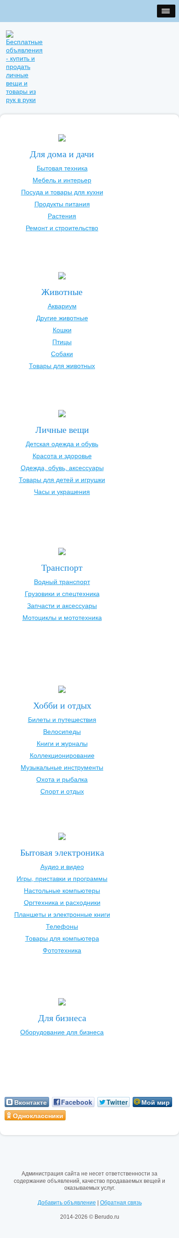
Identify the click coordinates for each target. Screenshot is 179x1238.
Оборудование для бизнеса (62, 1032)
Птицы (62, 342)
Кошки (62, 330)
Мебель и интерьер (62, 180)
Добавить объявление (67, 1202)
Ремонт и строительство (62, 228)
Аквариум (62, 306)
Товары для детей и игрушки (62, 479)
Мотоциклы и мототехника (62, 617)
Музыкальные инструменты (62, 767)
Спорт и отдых (62, 791)
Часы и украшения (62, 491)
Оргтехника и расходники (62, 902)
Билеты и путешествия (62, 719)
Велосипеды (62, 731)
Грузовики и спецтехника (62, 593)
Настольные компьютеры (62, 890)
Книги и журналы (62, 743)
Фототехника (62, 950)
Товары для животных (62, 365)
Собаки (62, 354)
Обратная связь (121, 1202)
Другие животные (62, 318)
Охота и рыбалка (62, 779)
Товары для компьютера (62, 938)
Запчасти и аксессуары (62, 605)
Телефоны (62, 926)
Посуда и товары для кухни (62, 192)
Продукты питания (62, 204)
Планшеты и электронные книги (62, 914)
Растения (62, 216)
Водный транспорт (62, 581)
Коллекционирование (62, 755)
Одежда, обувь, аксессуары (62, 467)
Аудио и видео (62, 866)
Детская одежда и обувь (62, 444)
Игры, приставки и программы (62, 878)
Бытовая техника (62, 168)
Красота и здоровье (62, 456)
